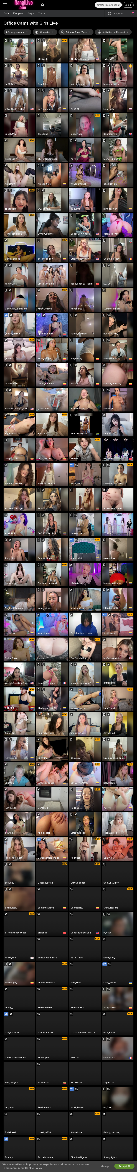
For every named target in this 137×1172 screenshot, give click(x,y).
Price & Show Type (76, 32)
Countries (45, 32)
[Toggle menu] (5, 5)
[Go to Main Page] (24, 5)
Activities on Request (113, 32)
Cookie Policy (33, 1168)
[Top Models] (42, 5)
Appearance (17, 32)
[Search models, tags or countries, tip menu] (132, 13)
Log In (128, 5)
